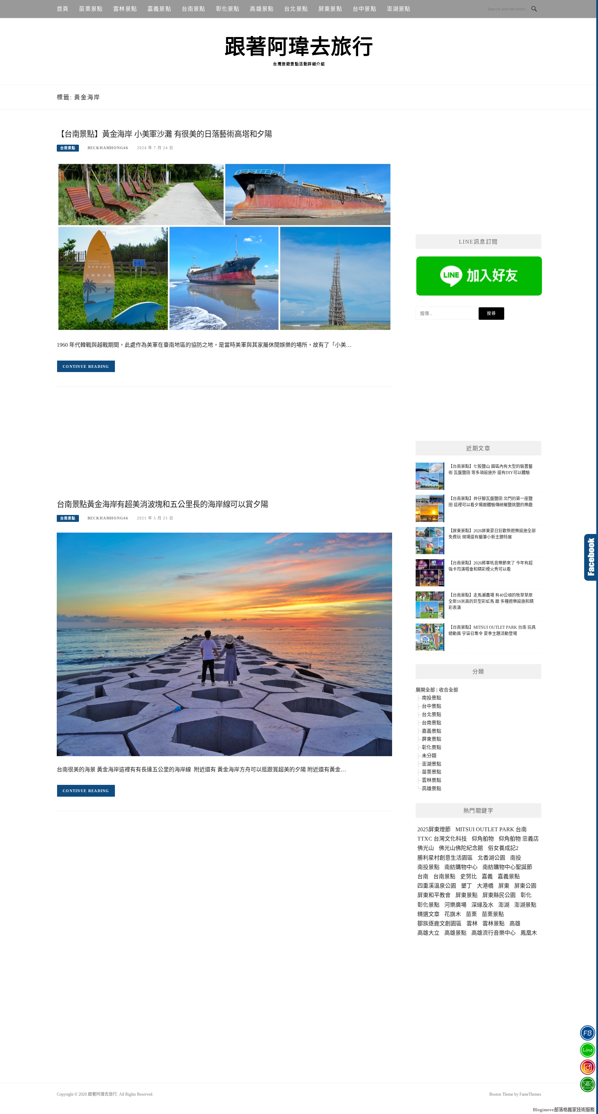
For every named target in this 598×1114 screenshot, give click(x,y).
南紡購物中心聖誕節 (507, 867)
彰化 (526, 895)
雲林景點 (125, 9)
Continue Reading (86, 366)
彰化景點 (228, 9)
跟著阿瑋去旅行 (299, 47)
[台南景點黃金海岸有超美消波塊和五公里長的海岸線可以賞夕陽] (224, 643)
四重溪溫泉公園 (436, 886)
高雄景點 (262, 9)
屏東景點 (330, 9)
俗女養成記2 (503, 848)
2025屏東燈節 (434, 829)
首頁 (63, 9)
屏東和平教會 (434, 895)
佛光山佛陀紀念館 (461, 848)
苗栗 (471, 914)
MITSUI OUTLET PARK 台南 (491, 829)
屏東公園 (525, 886)
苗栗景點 (91, 9)
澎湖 (503, 905)
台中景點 (365, 9)
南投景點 (431, 697)
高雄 (514, 923)
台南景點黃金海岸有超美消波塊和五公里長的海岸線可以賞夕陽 (162, 504)
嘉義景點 (159, 9)
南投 (515, 858)
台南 (422, 876)
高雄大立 (428, 933)
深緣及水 (482, 905)
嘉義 (487, 876)
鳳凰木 (528, 933)
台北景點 (296, 9)
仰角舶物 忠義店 (519, 839)
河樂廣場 (455, 905)
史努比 (468, 876)
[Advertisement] (224, 448)
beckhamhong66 (108, 148)
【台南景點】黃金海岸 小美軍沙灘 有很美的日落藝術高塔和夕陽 (164, 134)
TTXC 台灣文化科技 (442, 839)
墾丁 (466, 886)
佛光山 (425, 848)
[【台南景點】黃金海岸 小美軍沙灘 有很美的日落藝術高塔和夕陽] (224, 246)
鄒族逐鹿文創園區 (439, 923)
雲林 (472, 923)
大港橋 (485, 886)
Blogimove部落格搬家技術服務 (564, 1109)
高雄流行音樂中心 (493, 933)
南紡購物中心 (461, 867)
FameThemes (530, 1094)
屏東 (503, 886)
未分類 (429, 755)
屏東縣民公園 (499, 895)
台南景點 (194, 9)
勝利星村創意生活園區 (445, 858)
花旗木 (452, 914)
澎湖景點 (399, 9)
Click (591, 557)
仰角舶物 (483, 839)
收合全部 (448, 689)
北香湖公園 (491, 858)
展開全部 (425, 689)
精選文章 (428, 914)
